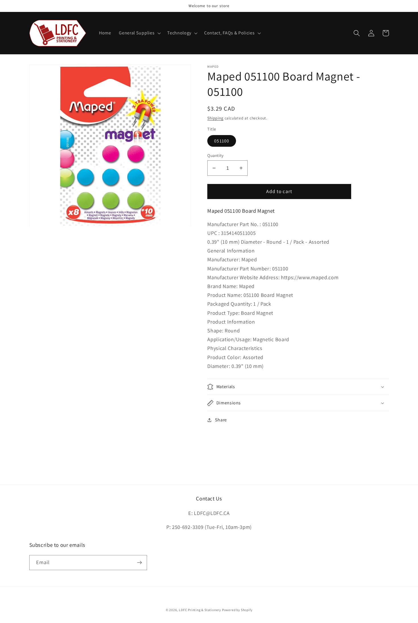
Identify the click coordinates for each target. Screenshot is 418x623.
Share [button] (221, 420)
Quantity (215, 155)
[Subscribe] (139, 562)
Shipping (215, 118)
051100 (221, 141)
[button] (139, 33)
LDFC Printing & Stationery (200, 610)
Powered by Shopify (237, 610)
